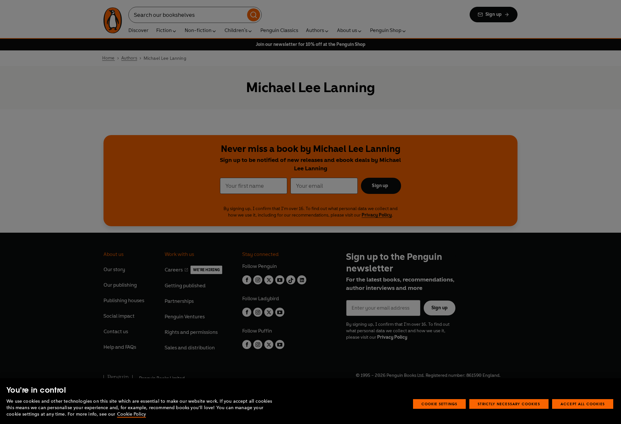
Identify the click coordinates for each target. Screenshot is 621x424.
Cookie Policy (131, 414)
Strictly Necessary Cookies (509, 403)
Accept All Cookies (583, 403)
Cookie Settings (439, 403)
